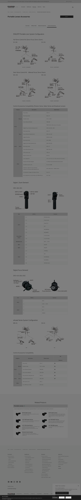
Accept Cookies (68, 497)
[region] (40, 497)
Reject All (61, 497)
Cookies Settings (55, 497)
